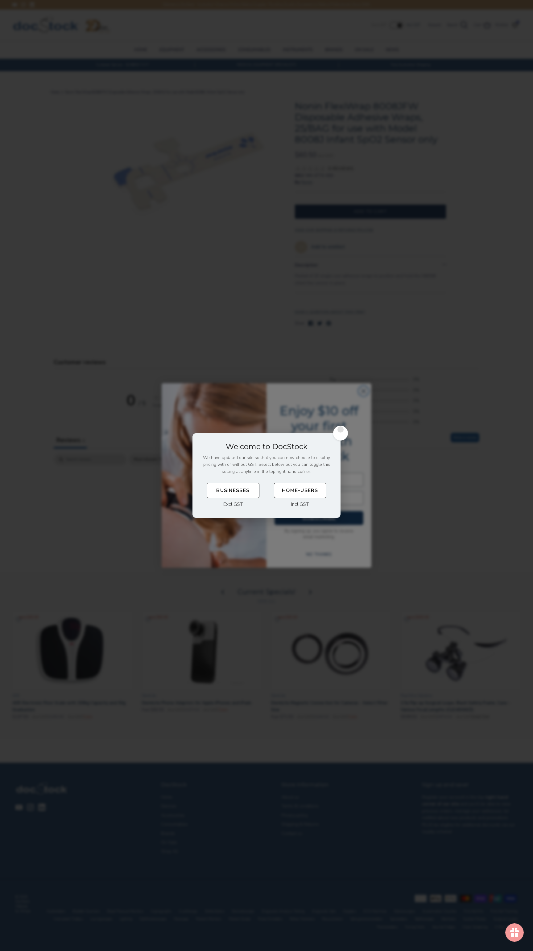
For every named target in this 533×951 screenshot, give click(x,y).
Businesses (233, 490)
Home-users (300, 490)
